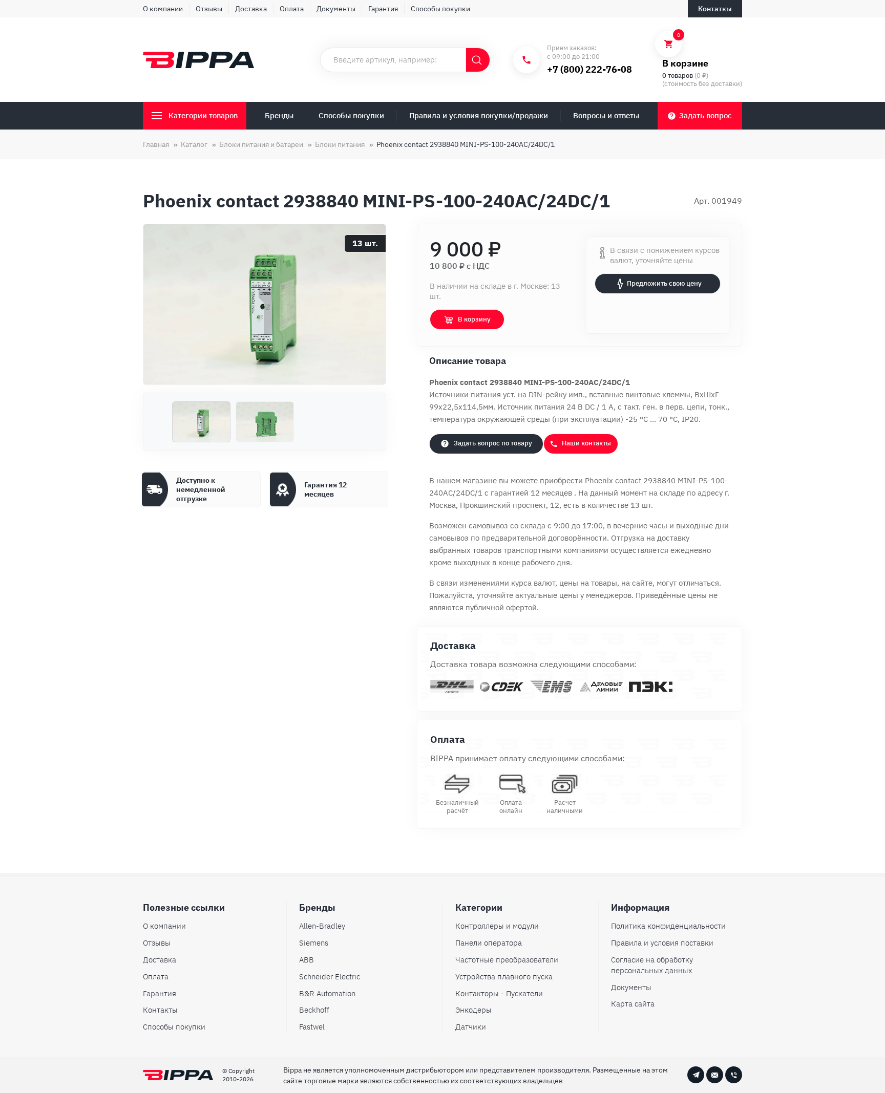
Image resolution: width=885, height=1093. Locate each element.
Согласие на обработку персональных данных (652, 965)
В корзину (474, 319)
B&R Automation (327, 993)
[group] (264, 304)
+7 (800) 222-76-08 (589, 69)
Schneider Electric (329, 976)
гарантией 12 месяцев (532, 493)
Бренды (279, 115)
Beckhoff (314, 1010)
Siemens (313, 943)
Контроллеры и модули (497, 926)
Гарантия (383, 8)
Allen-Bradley (322, 926)
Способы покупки (440, 8)
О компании (163, 8)
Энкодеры (473, 1010)
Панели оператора (488, 943)
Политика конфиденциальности (668, 926)
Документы (336, 8)
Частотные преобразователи (506, 960)
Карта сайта (633, 1004)
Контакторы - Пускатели (499, 993)
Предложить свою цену (664, 283)
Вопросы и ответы (606, 115)
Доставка (251, 8)
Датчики (470, 1027)
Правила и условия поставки (662, 943)
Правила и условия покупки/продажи (478, 115)
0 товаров (677, 75)
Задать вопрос (705, 115)
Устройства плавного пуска (504, 976)
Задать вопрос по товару (493, 443)
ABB (306, 960)
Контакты (160, 1010)
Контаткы (715, 8)
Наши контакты (586, 443)
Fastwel (312, 1027)
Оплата (292, 8)
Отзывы (209, 8)
